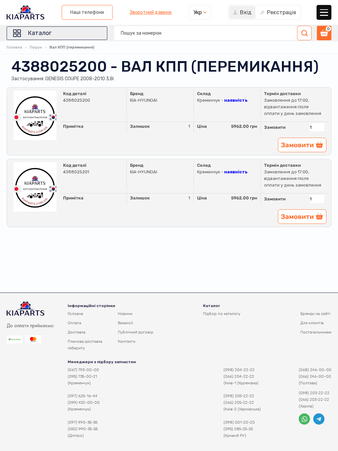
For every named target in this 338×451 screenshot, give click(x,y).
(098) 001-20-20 (239, 422)
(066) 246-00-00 (315, 376)
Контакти (126, 341)
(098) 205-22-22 (238, 396)
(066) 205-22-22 (238, 402)
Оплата (74, 323)
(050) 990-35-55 (83, 429)
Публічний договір (135, 332)
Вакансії (125, 323)
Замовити (275, 127)
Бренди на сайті (315, 313)
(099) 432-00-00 (84, 402)
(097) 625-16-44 (82, 396)
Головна (14, 47)
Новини (125, 313)
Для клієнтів (312, 323)
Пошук (36, 47)
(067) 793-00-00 (83, 369)
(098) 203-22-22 (314, 393)
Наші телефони (87, 12)
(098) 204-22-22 (238, 369)
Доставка (76, 332)
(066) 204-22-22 (238, 376)
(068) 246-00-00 (315, 369)
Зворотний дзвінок (151, 12)
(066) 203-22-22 (314, 399)
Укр (197, 12)
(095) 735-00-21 (82, 376)
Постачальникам (315, 332)
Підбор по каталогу (221, 313)
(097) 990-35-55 (82, 422)
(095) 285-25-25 (238, 429)
